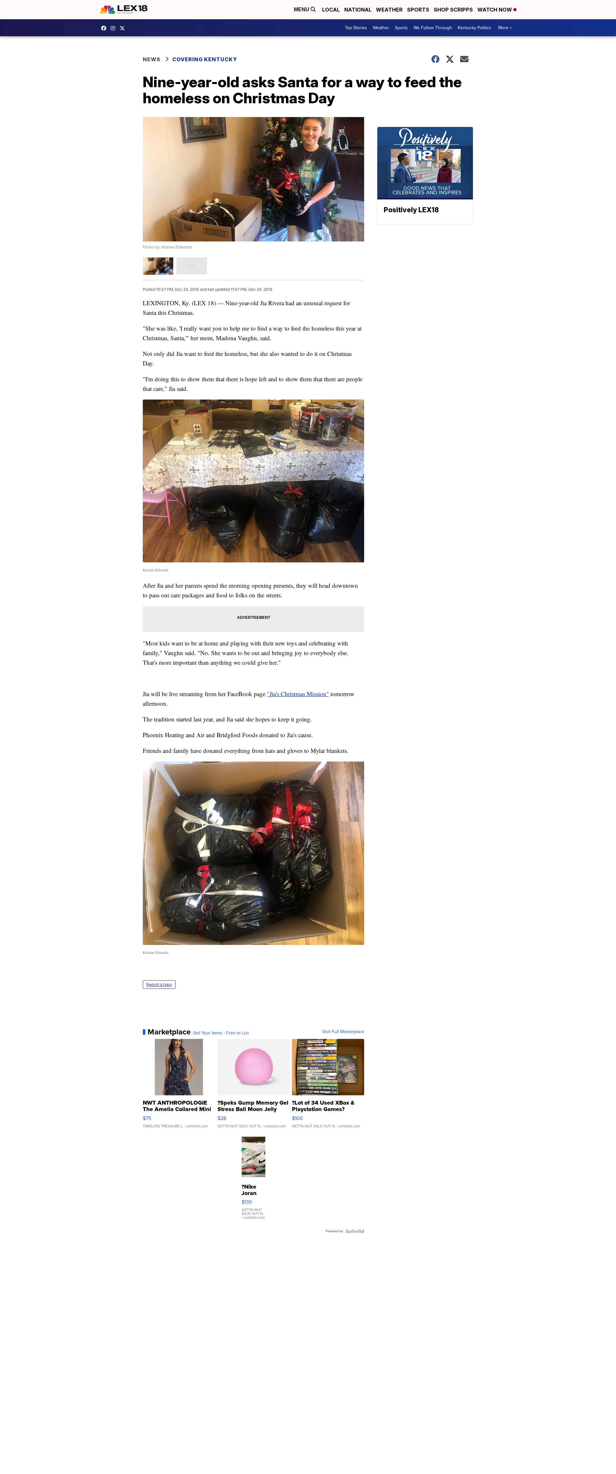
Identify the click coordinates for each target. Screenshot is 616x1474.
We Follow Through (433, 27)
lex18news (124, 28)
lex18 (105, 28)
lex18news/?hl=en (114, 28)
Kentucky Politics (474, 27)
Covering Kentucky (204, 59)
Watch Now (495, 9)
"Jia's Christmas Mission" (298, 694)
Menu (302, 9)
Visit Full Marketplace (343, 1032)
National (358, 9)
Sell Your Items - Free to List (221, 1033)
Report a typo (159, 984)
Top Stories (356, 27)
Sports (418, 9)
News (151, 59)
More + (505, 27)
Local (331, 9)
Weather (389, 9)
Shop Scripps (453, 9)
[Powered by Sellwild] (355, 1231)
